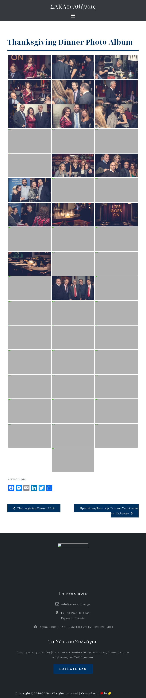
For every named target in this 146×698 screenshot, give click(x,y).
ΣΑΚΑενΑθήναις (73, 6)
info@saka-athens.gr (76, 604)
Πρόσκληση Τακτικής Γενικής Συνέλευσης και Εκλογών (109, 510)
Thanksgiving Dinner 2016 (36, 508)
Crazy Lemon (120, 693)
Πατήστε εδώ (73, 668)
